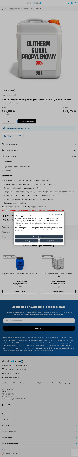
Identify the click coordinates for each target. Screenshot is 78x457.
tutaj (21, 230)
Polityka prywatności (56, 214)
